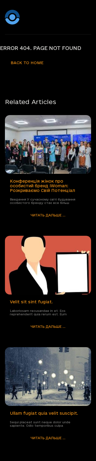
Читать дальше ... (48, 215)
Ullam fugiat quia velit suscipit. (44, 413)
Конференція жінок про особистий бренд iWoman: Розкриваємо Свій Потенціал (42, 186)
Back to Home (27, 62)
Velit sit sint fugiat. (31, 301)
